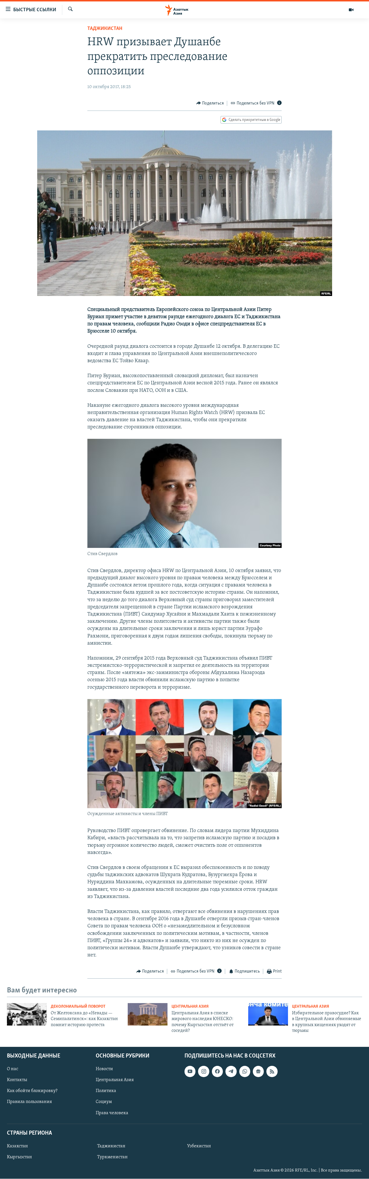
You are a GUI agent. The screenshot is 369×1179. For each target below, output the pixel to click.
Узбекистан (199, 1146)
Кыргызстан (19, 1157)
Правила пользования (29, 1102)
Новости (104, 1069)
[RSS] (271, 1071)
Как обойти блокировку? (32, 1091)
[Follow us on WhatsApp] (244, 1071)
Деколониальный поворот (78, 1007)
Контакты (17, 1080)
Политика (106, 1091)
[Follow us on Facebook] (217, 1071)
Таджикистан (104, 28)
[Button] (210, 103)
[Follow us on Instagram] (203, 1071)
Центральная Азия (190, 1007)
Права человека (112, 1113)
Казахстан (17, 1146)
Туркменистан (112, 1157)
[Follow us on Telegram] (230, 1071)
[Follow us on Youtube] (189, 1071)
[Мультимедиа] (351, 10)
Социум (104, 1102)
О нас (12, 1069)
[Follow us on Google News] (258, 1071)
